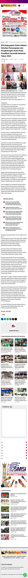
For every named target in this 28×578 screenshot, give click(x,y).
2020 (14, 458)
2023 (14, 450)
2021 (14, 456)
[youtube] (5, 1)
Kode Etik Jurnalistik (21, 556)
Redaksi (4, 556)
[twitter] (5, 319)
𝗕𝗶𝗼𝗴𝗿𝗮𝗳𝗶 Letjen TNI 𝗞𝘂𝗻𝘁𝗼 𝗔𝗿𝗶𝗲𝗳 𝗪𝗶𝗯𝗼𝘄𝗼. (18, 494)
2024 (14, 448)
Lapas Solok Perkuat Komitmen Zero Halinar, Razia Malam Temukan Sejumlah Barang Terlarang (18, 515)
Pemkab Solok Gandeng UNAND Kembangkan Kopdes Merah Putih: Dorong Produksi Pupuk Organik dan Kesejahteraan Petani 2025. (13, 203)
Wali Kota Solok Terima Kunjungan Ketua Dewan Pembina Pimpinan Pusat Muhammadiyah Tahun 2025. (14, 224)
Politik (6, 42)
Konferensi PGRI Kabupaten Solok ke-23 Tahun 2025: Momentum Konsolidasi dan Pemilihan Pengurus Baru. (7, 366)
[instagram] (3, 1)
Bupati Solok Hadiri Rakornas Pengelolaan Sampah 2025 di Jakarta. (20, 349)
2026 (14, 442)
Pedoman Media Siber (11, 556)
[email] (13, 319)
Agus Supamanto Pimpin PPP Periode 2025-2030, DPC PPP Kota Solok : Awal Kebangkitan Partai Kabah (7, 349)
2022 (14, 453)
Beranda (2, 42)
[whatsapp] (7, 319)
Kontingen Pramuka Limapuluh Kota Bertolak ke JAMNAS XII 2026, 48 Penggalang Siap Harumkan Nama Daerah (18, 529)
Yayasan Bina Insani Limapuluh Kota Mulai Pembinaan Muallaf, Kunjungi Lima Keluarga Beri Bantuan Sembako (19, 522)
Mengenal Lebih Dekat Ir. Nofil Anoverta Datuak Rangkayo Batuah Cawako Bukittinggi (18, 501)
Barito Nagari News (12, 574)
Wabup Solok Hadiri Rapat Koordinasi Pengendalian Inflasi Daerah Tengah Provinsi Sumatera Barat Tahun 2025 (13, 218)
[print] (10, 319)
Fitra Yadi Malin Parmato (21, 574)
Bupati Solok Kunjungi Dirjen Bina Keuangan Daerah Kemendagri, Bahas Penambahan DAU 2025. (13, 229)
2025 (14, 445)
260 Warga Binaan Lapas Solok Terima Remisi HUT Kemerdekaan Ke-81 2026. (19, 536)
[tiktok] (7, 1)
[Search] (26, 1)
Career (22, 557)
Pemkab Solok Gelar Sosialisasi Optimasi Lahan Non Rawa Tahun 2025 (13, 208)
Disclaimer (18, 557)
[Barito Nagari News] (9, 6)
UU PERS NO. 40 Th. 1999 (9, 557)
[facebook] (1, 1)
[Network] (19, 6)
